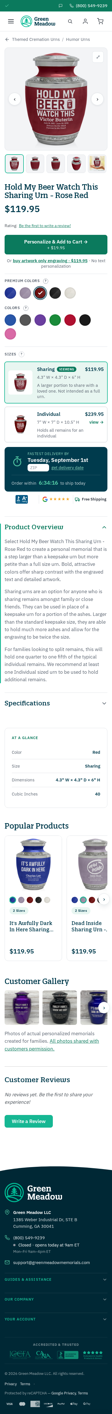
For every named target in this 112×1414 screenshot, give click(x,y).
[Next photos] (104, 1007)
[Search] (70, 21)
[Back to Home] (7, 39)
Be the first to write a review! (45, 225)
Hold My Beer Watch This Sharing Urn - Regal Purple (25, 293)
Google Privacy (63, 1393)
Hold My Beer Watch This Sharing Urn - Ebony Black (55, 293)
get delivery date (67, 467)
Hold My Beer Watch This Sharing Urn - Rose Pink (10, 334)
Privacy (11, 1383)
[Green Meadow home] (38, 21)
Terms (25, 1383)
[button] (12, 900)
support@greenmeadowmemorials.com (51, 1262)
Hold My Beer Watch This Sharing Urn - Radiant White (70, 293)
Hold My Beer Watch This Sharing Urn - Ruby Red (70, 320)
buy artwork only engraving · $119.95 (50, 260)
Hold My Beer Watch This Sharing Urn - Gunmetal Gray (25, 320)
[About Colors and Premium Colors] (45, 281)
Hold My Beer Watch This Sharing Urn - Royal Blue (10, 293)
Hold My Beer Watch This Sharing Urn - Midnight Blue (10, 320)
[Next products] (104, 899)
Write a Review (29, 1121)
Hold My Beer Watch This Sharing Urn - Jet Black (85, 320)
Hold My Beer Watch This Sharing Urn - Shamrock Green (55, 320)
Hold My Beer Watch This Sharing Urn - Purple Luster (40, 320)
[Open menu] (11, 21)
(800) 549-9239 (29, 1237)
